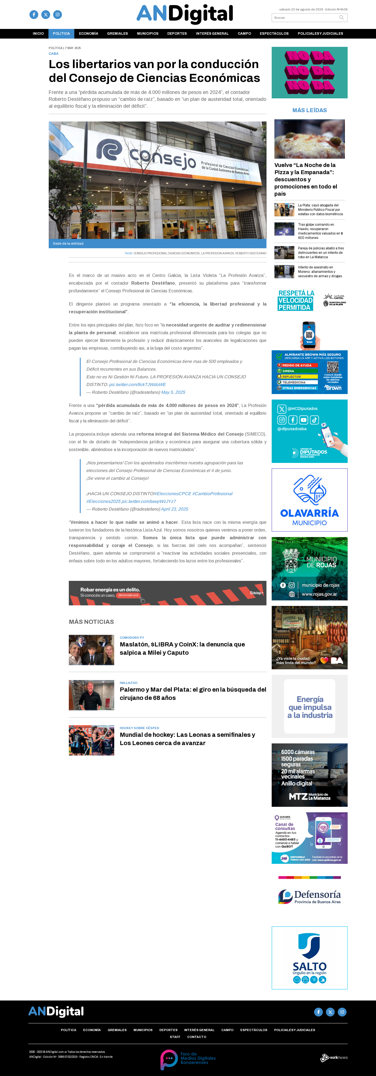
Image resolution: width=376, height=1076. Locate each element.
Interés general (212, 34)
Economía (88, 34)
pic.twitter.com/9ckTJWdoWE (137, 384)
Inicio (38, 34)
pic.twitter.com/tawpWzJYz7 (148, 501)
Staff (175, 1037)
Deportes (177, 34)
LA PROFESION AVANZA (217, 253)
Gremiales (117, 34)
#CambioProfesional (212, 493)
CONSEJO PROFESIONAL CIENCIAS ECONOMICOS (167, 253)
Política (61, 34)
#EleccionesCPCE (172, 493)
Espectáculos (274, 34)
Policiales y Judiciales (320, 34)
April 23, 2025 (174, 509)
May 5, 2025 (173, 392)
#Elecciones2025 (103, 501)
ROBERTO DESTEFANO (250, 253)
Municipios (148, 34)
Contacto (196, 1037)
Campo (244, 34)
